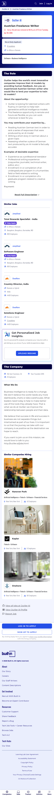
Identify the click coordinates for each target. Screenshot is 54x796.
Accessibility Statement (27, 758)
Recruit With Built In (11, 696)
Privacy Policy (27, 766)
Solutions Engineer (14, 313)
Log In (49, 3)
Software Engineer (14, 251)
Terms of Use (27, 771)
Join (41, 3)
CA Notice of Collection (27, 779)
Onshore (16, 586)
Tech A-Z (6, 735)
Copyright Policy (27, 762)
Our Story (6, 671)
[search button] (35, 3)
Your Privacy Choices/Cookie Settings (27, 775)
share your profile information (40, 637)
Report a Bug (8, 721)
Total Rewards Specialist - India (20, 219)
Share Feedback (9, 716)
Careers (5, 676)
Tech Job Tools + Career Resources (17, 726)
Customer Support (10, 711)
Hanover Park (19, 491)
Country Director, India (16, 284)
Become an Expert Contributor (15, 701)
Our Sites (6, 746)
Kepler (15, 538)
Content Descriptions (11, 685)
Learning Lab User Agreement (27, 754)
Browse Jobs (7, 730)
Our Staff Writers (9, 681)
